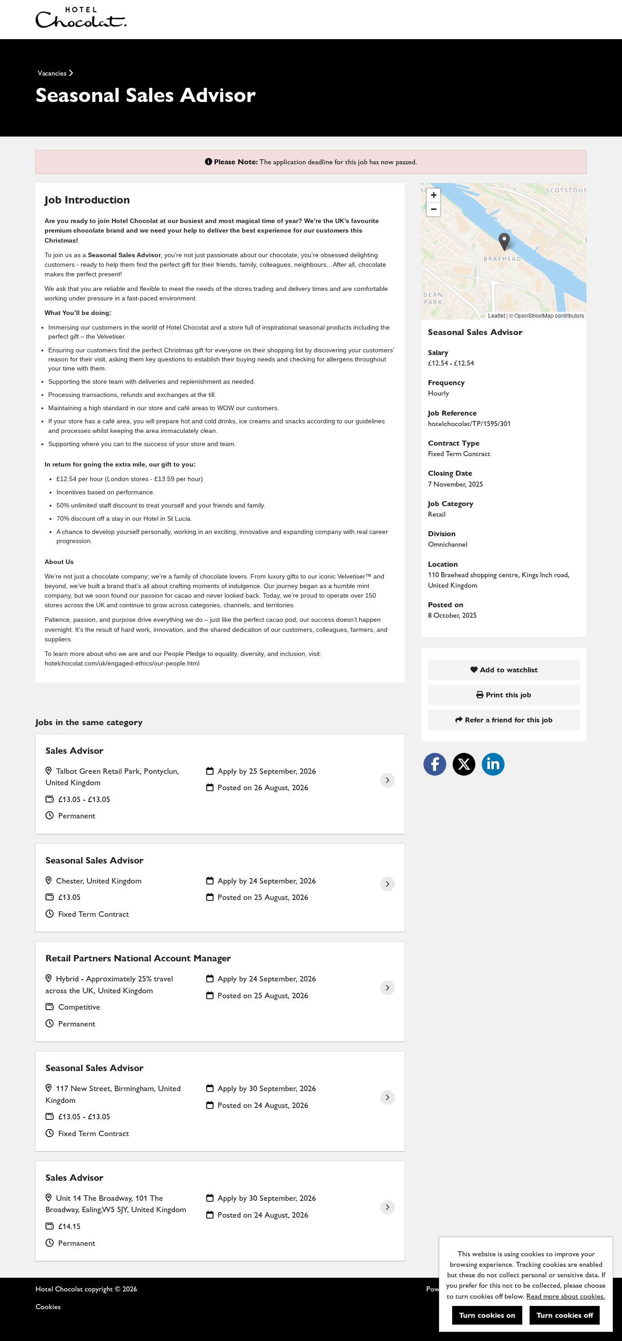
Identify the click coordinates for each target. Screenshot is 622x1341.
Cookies (48, 1306)
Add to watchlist (508, 670)
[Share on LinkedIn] (493, 764)
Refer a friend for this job (508, 720)
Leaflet (496, 315)
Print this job (507, 695)
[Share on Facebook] (434, 764)
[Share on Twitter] (464, 764)
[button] (504, 242)
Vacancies (53, 73)
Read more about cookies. (565, 1296)
